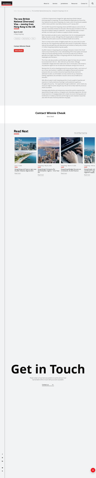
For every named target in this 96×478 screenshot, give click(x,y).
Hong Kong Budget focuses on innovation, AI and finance (71, 170)
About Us (46, 3)
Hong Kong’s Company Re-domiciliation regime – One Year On (48, 170)
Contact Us (84, 3)
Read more (18, 173)
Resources (74, 3)
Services (55, 3)
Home (15, 11)
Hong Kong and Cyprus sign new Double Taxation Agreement (25, 170)
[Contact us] (93, 470)
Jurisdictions (64, 3)
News (33, 38)
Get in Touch (18, 50)
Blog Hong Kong (27, 11)
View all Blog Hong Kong (80, 133)
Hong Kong (17, 38)
